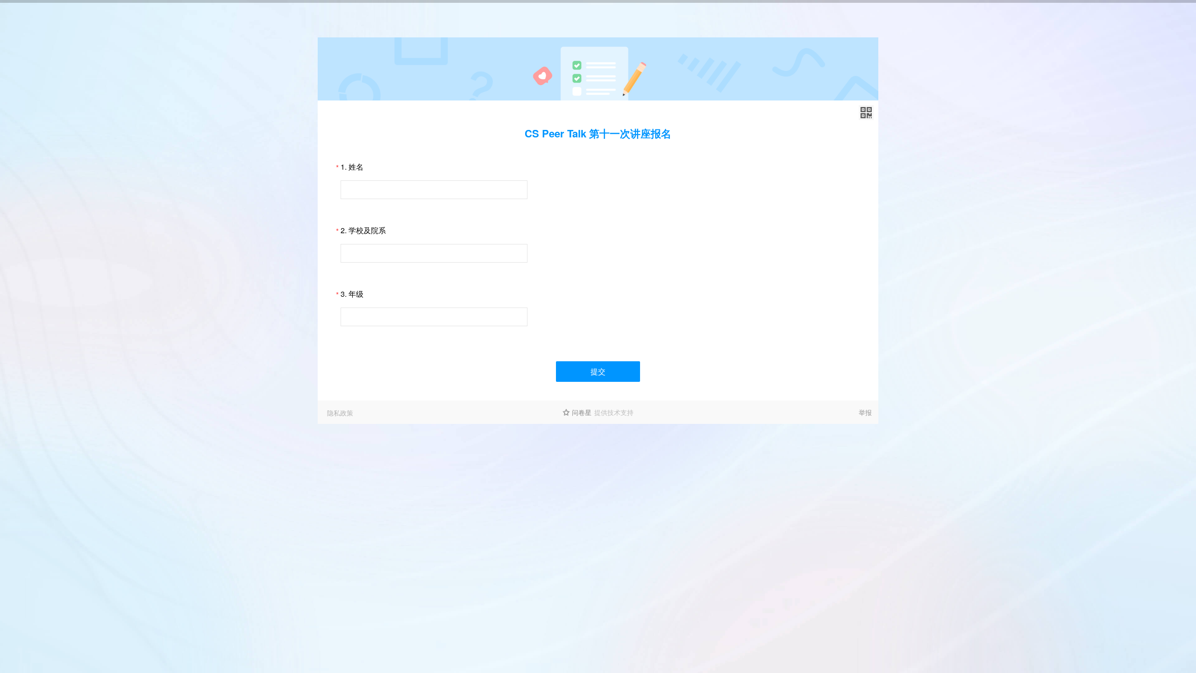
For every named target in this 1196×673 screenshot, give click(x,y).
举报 (865, 412)
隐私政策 (340, 412)
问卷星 (581, 412)
